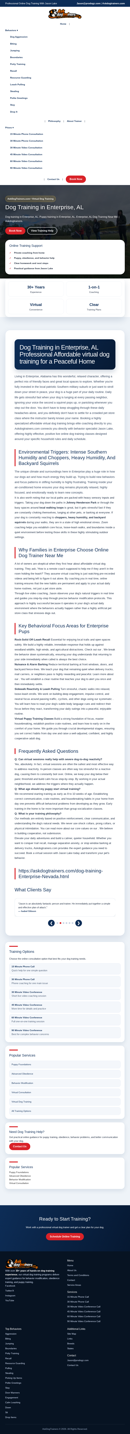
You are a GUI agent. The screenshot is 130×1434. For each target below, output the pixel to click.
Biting (13, 43)
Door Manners (12, 1392)
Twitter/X (9, 1290)
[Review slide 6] (72, 923)
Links (69, 1338)
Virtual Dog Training (21, 1101)
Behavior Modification (22, 1083)
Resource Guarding (20, 77)
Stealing (14, 91)
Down (8, 1407)
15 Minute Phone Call (78, 1297)
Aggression (10, 1333)
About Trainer (74, 121)
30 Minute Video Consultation (26, 147)
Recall (13, 71)
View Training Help (42, 230)
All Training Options (21, 1111)
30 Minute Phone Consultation (26, 141)
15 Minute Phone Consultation (26, 134)
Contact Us (53, 179)
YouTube (9, 1300)
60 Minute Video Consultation (26, 161)
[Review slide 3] (63, 923)
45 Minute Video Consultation (26, 154)
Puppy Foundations (21, 1064)
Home (63, 24)
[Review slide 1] (57, 923)
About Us (71, 1270)
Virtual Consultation (21, 1092)
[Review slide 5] (69, 923)
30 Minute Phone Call (78, 1301)
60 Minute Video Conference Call (83, 1316)
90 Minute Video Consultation (26, 168)
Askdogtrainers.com (113, 3)
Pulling (8, 1368)
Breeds (70, 1343)
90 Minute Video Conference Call (83, 1321)
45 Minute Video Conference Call (83, 1311)
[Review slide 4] (66, 923)
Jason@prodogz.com (88, 3)
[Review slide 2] (60, 923)
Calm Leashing (12, 1402)
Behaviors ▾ (11, 30)
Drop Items (10, 1417)
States (70, 1348)
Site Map (71, 1333)
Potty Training (17, 64)
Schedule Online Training (65, 1236)
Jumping (15, 50)
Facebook (10, 1285)
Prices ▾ (9, 127)
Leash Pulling (17, 84)
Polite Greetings (19, 98)
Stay (12, 105)
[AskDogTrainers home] (34, 1264)
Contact (71, 1280)
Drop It (13, 112)
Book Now (76, 179)
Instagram (10, 1295)
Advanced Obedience (22, 1073)
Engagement (11, 1397)
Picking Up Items (13, 1378)
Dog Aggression (19, 37)
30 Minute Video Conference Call (83, 1306)
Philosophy (54, 121)
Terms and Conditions (78, 1275)
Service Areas (74, 1285)
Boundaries (16, 57)
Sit (6, 1412)
